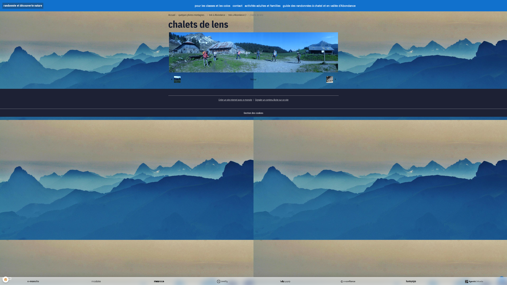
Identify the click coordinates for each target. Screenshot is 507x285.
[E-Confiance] (348, 281)
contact (237, 5)
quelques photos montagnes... (192, 15)
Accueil (171, 15)
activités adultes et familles (262, 5)
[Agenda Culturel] (474, 281)
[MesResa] (159, 281)
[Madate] (96, 281)
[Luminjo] (411, 281)
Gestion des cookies (253, 113)
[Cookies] (6, 279)
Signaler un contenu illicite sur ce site (271, 99)
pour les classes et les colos (212, 5)
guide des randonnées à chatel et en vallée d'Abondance (319, 5)
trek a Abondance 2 (237, 15)
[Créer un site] (33, 281)
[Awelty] (222, 281)
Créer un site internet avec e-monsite (235, 99)
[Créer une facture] (285, 281)
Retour (253, 79)
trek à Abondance (217, 15)
